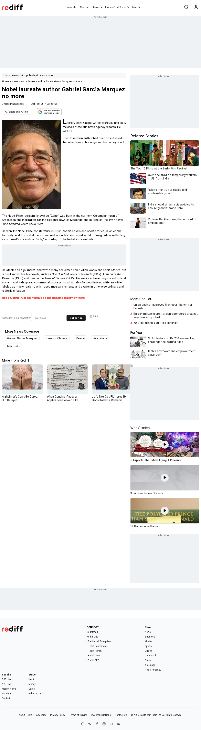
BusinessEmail (112, 7)
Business (150, 636)
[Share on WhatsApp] (82, 724)
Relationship (35, 693)
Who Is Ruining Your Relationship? (155, 323)
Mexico (80, 338)
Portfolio (6, 698)
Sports (148, 646)
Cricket (148, 651)
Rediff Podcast (153, 669)
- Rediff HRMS (94, 651)
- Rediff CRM (93, 655)
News (82, 7)
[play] (165, 445)
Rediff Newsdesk (14, 104)
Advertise (41, 715)
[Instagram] (104, 724)
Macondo (13, 346)
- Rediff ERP (93, 660)
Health (32, 679)
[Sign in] (196, 7)
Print (95, 316)
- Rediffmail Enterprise (98, 641)
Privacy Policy (57, 715)
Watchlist (7, 693)
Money (96, 7)
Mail (75, 7)
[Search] (186, 7)
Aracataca (100, 338)
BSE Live (6, 679)
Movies (149, 641)
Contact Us (121, 715)
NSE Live (6, 684)
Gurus (123, 7)
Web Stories (140, 428)
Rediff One (92, 636)
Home (69, 7)
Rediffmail (92, 632)
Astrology (150, 665)
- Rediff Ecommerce (97, 646)
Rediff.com (145, 715)
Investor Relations (101, 715)
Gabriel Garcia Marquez (22, 338)
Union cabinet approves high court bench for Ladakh (162, 306)
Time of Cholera (57, 338)
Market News (9, 688)
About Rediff (25, 715)
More (134, 7)
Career (32, 688)
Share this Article (18, 111)
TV (128, 7)
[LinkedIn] (118, 724)
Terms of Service (78, 715)
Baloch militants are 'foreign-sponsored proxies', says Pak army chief (165, 315)
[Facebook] (97, 724)
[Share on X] (89, 724)
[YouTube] (111, 724)
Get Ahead (150, 655)
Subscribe (76, 317)
